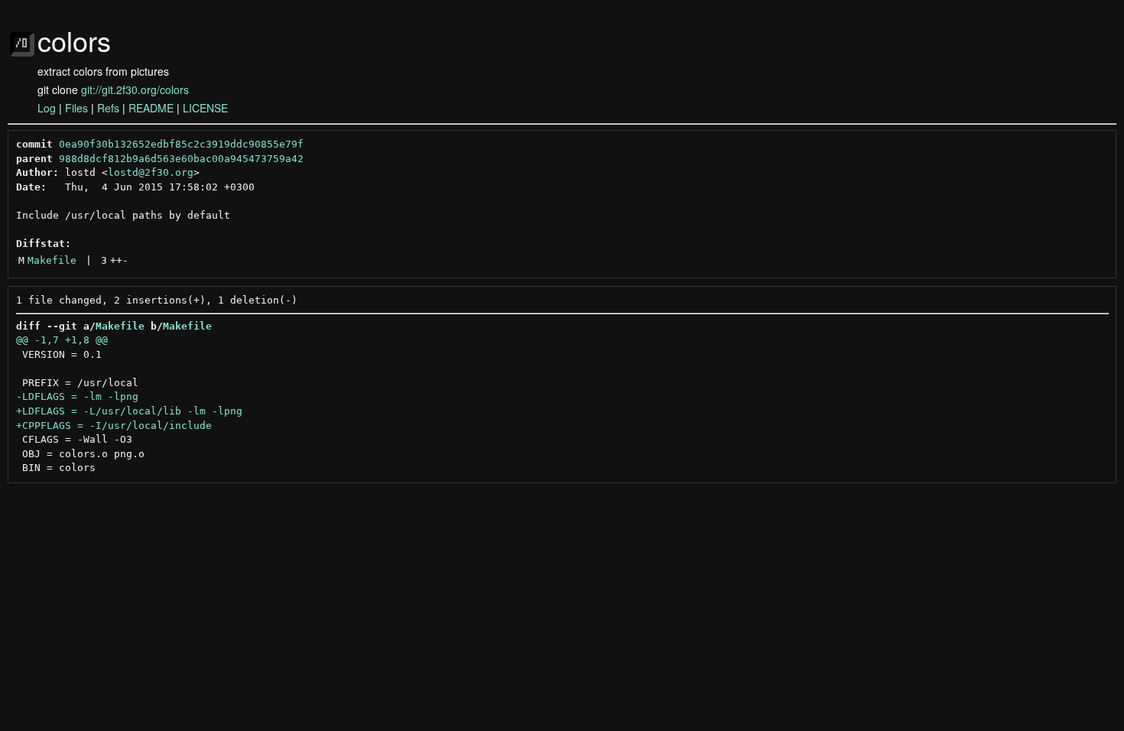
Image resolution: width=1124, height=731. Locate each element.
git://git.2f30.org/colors (135, 89)
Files (76, 107)
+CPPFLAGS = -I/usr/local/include (114, 425)
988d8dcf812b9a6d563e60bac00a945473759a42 (181, 158)
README (151, 107)
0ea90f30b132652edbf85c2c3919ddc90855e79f (181, 144)
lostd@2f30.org (150, 172)
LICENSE (205, 107)
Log (46, 107)
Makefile (52, 260)
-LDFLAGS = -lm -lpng (77, 396)
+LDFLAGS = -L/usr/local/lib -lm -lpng (129, 411)
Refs (108, 107)
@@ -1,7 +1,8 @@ (62, 340)
